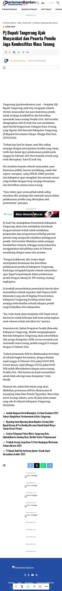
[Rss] (36, 575)
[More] (28, 52)
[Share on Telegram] (23, 52)
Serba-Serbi (10, 27)
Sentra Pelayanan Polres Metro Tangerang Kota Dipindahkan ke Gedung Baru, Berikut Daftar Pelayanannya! (29, 435)
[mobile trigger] (56, 3)
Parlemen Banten (19, 61)
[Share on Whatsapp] (19, 52)
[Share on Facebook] (10, 52)
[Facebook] (25, 575)
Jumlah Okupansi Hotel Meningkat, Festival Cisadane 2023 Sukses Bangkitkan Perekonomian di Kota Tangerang (30, 414)
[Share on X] (14, 52)
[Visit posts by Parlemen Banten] (6, 61)
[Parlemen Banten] (19, 3)
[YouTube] (32, 575)
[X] (28, 575)
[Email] (40, 586)
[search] (37, 3)
